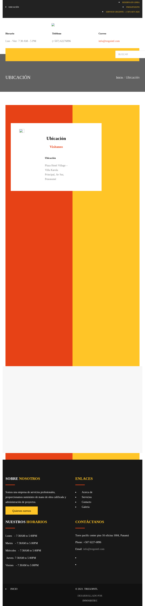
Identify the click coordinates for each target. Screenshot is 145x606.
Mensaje (87, 295)
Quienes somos (21, 510)
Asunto (87, 276)
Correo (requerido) (93, 256)
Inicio (119, 77)
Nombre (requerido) (94, 236)
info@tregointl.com (109, 41)
